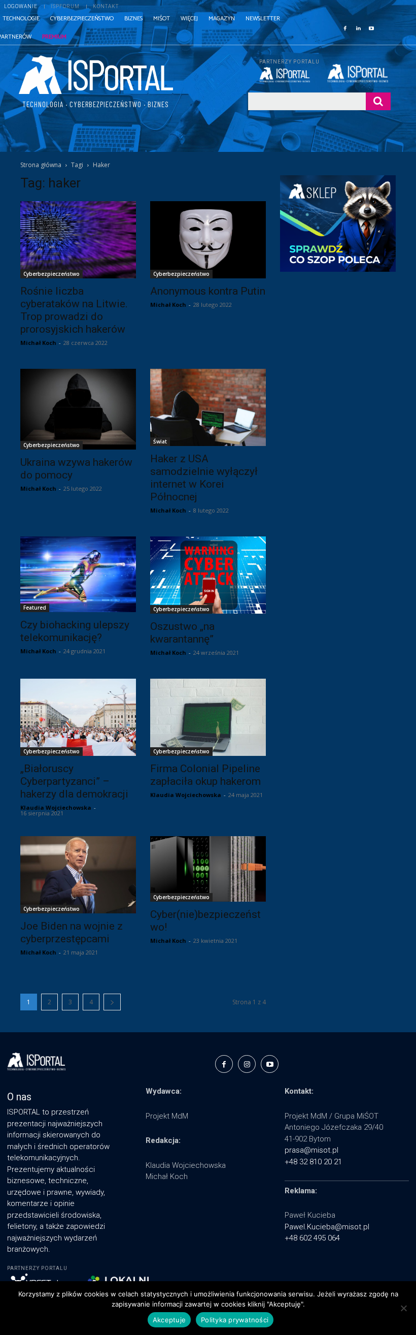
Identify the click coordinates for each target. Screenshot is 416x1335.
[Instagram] (247, 1064)
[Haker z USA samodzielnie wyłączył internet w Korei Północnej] (208, 407)
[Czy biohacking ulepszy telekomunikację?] (78, 574)
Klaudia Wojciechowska (55, 807)
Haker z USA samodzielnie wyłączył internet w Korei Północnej (204, 478)
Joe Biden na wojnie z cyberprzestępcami (71, 932)
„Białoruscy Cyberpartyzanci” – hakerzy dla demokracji (74, 781)
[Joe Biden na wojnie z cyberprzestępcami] (78, 874)
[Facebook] (345, 27)
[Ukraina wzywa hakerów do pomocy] (78, 409)
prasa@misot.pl (311, 1150)
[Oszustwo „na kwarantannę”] (208, 575)
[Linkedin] (358, 27)
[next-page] (112, 1002)
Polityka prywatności (234, 1320)
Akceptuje (169, 1320)
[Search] (378, 101)
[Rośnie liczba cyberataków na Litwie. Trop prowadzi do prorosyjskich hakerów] (78, 239)
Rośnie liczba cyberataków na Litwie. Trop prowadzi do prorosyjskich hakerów (74, 310)
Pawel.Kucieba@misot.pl (327, 1226)
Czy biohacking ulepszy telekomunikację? (74, 631)
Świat (160, 441)
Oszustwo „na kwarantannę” (182, 632)
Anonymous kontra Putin (207, 291)
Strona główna (40, 165)
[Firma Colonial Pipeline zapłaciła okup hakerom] (208, 717)
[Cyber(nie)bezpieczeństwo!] (208, 868)
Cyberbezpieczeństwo (51, 273)
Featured (34, 607)
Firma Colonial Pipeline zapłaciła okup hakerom (205, 774)
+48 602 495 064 (312, 1238)
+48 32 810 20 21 (313, 1161)
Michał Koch (38, 342)
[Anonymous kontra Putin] (208, 239)
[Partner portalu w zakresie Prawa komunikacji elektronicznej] (359, 73)
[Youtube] (371, 27)
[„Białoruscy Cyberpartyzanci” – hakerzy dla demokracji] (78, 717)
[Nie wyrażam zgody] (403, 1308)
